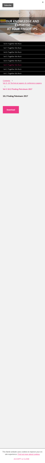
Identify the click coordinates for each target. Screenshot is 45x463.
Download (11, 110)
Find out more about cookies (29, 454)
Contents (6, 81)
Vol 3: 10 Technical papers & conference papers (22, 83)
